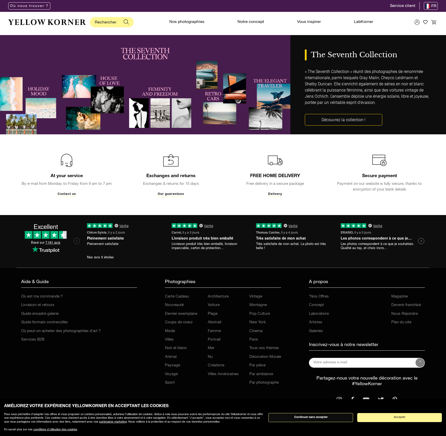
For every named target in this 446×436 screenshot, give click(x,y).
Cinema (255, 331)
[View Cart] (433, 22)
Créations (216, 365)
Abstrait (214, 322)
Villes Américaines (223, 374)
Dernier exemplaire (181, 314)
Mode (170, 331)
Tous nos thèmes (264, 348)
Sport (170, 383)
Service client (402, 6)
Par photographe (264, 383)
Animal (171, 357)
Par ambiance (261, 374)
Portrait (214, 340)
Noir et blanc (176, 348)
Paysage (172, 365)
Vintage (255, 297)
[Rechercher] (126, 22)
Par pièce (257, 365)
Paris (253, 340)
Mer (211, 348)
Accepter (399, 417)
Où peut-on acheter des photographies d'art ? (61, 331)
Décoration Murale (265, 357)
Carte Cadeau (177, 297)
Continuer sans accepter (311, 417)
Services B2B (32, 340)
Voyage (171, 374)
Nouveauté (174, 305)
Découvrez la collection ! (343, 119)
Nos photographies (186, 22)
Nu (210, 357)
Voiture (214, 305)
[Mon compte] (417, 22)
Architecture (218, 297)
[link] (47, 22)
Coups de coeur (179, 322)
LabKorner (363, 22)
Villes (169, 340)
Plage (213, 314)
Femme (214, 331)
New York (257, 322)
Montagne (258, 305)
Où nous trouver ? (29, 6)
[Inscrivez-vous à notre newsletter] (420, 363)
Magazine (399, 297)
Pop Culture (259, 314)
